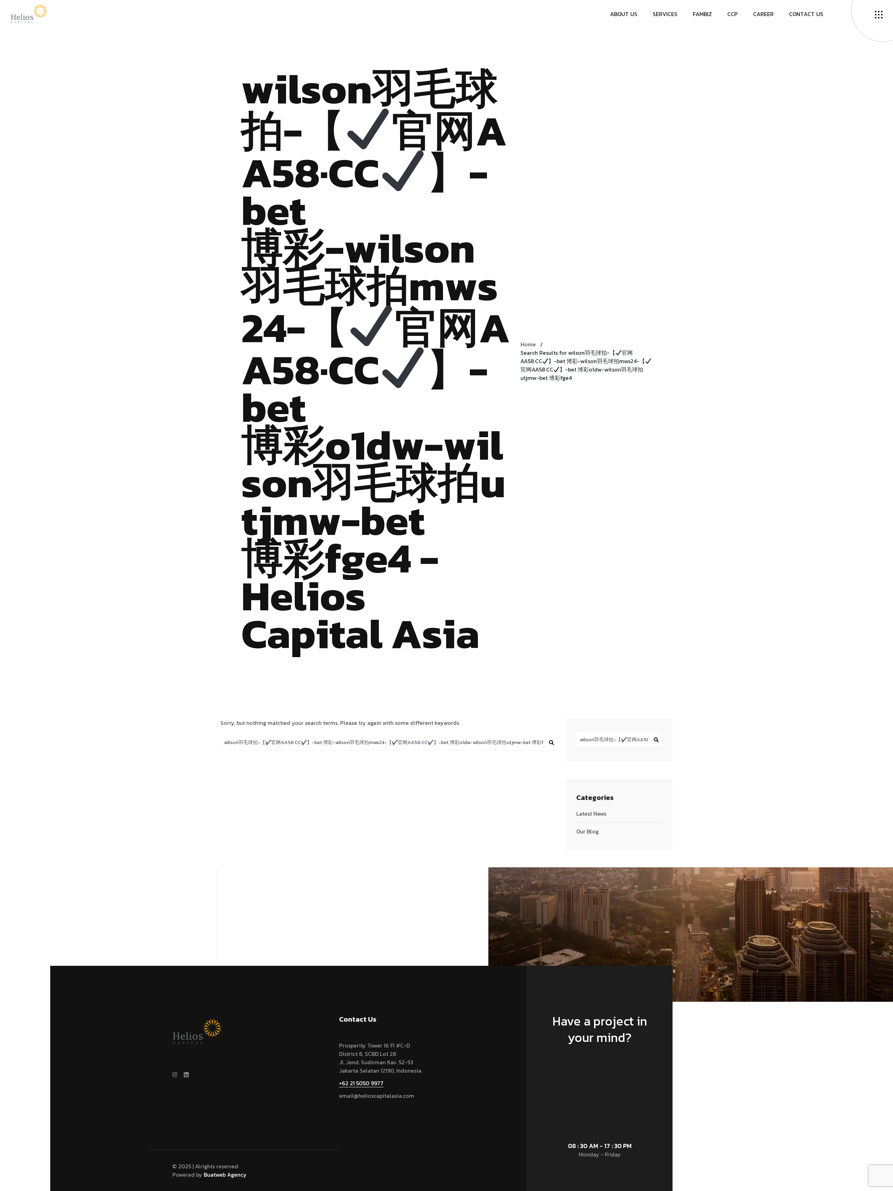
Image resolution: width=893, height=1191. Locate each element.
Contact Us (596, 1070)
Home (528, 344)
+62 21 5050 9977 (361, 1083)
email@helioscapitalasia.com (376, 1095)
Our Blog (587, 831)
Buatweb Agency (225, 1174)
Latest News (591, 813)
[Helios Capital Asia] (28, 13)
